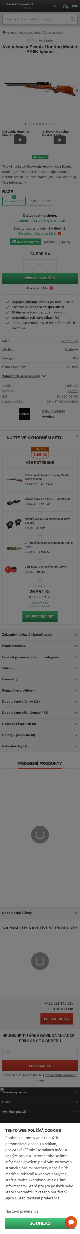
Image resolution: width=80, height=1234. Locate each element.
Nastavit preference (21, 1211)
